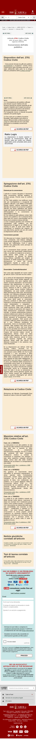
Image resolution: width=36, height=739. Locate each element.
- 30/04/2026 (18, 544)
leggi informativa (27, 630)
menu (3, 12)
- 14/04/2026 (17, 562)
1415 (5, 376)
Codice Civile (10, 27)
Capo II (4, 29)
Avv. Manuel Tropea (24, 712)
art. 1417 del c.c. (17, 360)
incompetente (8, 65)
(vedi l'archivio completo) (18, 593)
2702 (5, 121)
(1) (21, 65)
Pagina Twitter (21, 726)
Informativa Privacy (27, 719)
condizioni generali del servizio (14, 629)
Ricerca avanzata (34, 17)
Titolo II (29, 27)
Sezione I (11, 29)
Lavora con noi (18, 723)
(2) (31, 70)
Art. (7, 33)
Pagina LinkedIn (25, 726)
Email (4, 596)
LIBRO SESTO (21, 27)
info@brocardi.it (16, 719)
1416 (10, 376)
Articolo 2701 (19, 29)
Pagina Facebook (17, 726)
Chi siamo (19, 721)
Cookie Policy (12, 721)
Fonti (3, 27)
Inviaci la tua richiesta (9, 674)
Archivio (25, 721)
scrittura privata (25, 70)
